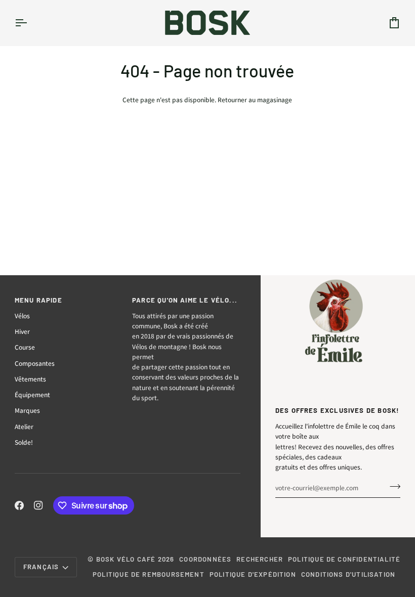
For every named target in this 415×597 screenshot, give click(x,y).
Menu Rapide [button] (38, 300)
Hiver (22, 331)
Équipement (32, 394)
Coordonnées (205, 559)
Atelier (24, 426)
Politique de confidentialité (344, 559)
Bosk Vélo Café (126, 559)
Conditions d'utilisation (348, 574)
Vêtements (30, 378)
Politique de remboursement (148, 574)
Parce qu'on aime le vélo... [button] (184, 300)
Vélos (22, 315)
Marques (27, 410)
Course (25, 347)
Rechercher (259, 559)
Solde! (24, 442)
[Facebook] (19, 505)
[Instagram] (38, 505)
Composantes (35, 363)
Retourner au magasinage (255, 99)
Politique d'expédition (253, 574)
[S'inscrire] (392, 486)
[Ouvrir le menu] (30, 23)
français (41, 567)
